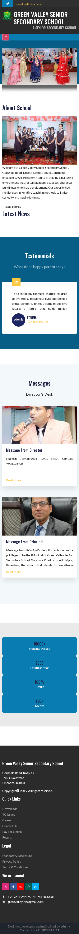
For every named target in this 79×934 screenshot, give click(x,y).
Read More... (13, 206)
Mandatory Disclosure (17, 855)
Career (6, 820)
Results (7, 837)
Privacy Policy (11, 861)
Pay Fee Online (12, 831)
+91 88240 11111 (47, 930)
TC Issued (8, 814)
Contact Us (9, 826)
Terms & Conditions (15, 867)
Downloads (9, 808)
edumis (65, 926)
